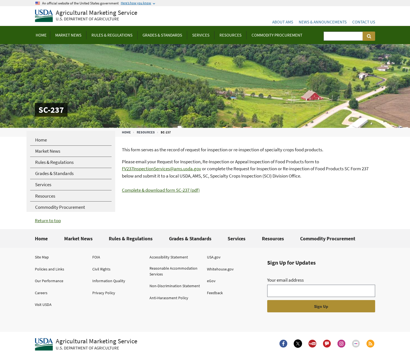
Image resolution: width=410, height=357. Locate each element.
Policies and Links (49, 269)
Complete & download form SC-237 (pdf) (161, 190)
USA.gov (214, 257)
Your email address (285, 280)
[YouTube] (312, 343)
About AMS (282, 22)
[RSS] (370, 343)
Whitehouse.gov (220, 269)
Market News (78, 238)
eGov (211, 280)
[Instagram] (341, 343)
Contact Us (363, 22)
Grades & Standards (190, 238)
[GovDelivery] (327, 343)
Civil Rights (101, 269)
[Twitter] (298, 343)
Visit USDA (43, 304)
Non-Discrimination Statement (174, 285)
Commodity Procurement (327, 238)
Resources (146, 132)
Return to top (48, 220)
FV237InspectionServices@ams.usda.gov (161, 169)
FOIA (96, 257)
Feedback (215, 292)
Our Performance (49, 280)
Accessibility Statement (168, 257)
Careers (41, 292)
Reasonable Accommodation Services (173, 271)
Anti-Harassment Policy (168, 297)
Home (126, 132)
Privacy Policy (103, 292)
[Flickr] (356, 343)
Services (236, 238)
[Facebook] (283, 343)
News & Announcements (323, 22)
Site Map (42, 257)
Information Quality (108, 280)
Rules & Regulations (131, 238)
